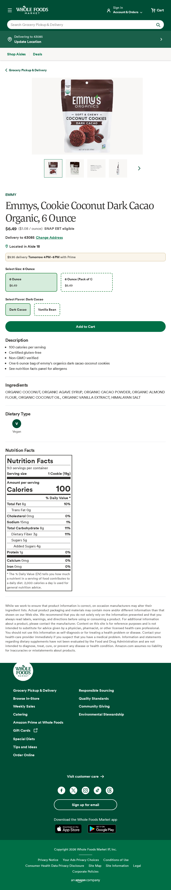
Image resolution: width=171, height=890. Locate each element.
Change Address (49, 237)
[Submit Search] (158, 24)
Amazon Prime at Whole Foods (38, 722)
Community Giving (94, 706)
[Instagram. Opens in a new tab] (85, 790)
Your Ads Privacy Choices (81, 860)
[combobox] (78, 24)
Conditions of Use (116, 860)
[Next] (85, 128)
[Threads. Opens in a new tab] (109, 790)
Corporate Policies (85, 871)
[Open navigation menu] (9, 10)
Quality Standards (94, 698)
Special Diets (24, 738)
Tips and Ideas (25, 746)
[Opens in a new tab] (69, 828)
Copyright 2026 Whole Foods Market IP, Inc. (85, 849)
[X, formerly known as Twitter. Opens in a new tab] (73, 790)
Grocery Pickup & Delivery (35, 690)
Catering (20, 714)
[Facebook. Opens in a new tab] (61, 790)
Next (139, 168)
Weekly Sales (24, 706)
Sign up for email (85, 804)
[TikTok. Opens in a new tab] (97, 790)
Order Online (24, 754)
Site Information (117, 865)
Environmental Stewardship (101, 714)
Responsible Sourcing (96, 690)
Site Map (95, 865)
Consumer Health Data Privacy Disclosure (54, 865)
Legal (137, 865)
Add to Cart (85, 326)
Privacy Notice (48, 860)
